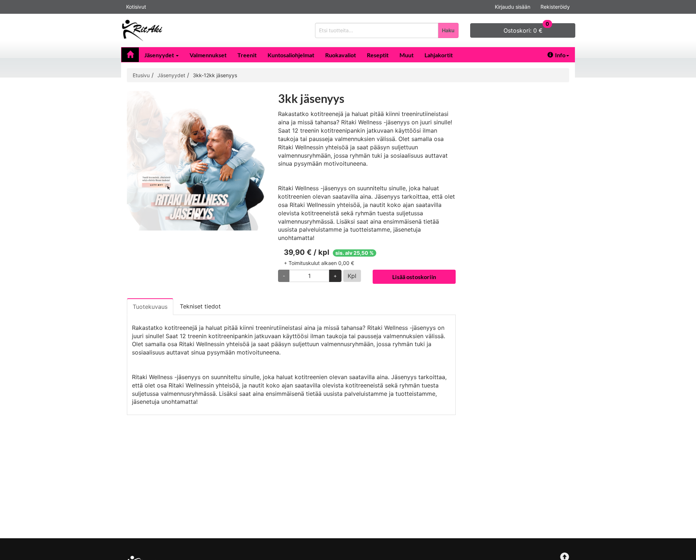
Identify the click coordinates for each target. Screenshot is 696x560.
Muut (406, 54)
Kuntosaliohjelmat (291, 54)
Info (560, 54)
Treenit (247, 54)
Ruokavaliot (340, 54)
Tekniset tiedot (200, 306)
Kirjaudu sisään (512, 7)
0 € (526, 28)
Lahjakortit (438, 54)
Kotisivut (136, 7)
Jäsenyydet (159, 54)
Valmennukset (208, 54)
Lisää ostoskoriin (414, 276)
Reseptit (378, 54)
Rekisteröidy (555, 7)
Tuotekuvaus (150, 306)
